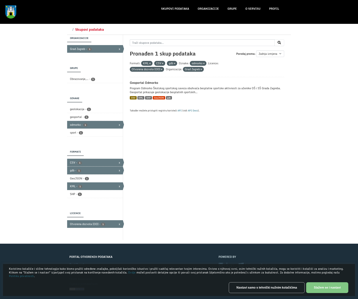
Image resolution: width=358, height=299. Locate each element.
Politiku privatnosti (21, 276)
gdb (169, 97)
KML (141, 97)
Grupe (232, 9)
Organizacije (208, 9)
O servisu (252, 9)
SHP (148, 97)
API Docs (193, 110)
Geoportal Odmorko (144, 82)
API (180, 110)
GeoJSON (159, 97)
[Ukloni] (150, 63)
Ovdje (132, 272)
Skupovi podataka (175, 9)
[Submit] (279, 42)
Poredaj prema (245, 54)
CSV (133, 97)
